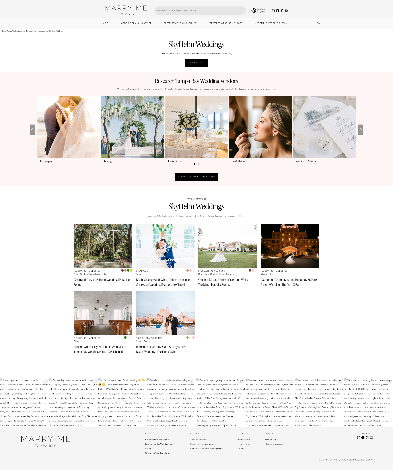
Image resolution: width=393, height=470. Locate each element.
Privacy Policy (244, 444)
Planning (107, 161)
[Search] (241, 10)
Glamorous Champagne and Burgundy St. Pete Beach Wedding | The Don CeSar (289, 282)
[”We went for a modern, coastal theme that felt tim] (270, 402)
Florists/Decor (174, 161)
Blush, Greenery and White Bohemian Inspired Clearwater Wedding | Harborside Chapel (163, 282)
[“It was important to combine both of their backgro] (24, 402)
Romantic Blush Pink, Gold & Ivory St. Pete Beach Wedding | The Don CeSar (161, 349)
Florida (78, 271)
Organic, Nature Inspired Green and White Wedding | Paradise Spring (223, 282)
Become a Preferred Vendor (202, 444)
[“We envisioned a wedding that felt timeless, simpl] (368, 402)
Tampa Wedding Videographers (37, 31)
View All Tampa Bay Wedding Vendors (196, 177)
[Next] (360, 130)
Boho (76, 274)
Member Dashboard (274, 444)
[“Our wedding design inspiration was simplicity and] (221, 402)
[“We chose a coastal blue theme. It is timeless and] (319, 402)
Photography (45, 161)
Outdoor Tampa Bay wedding (93, 274)
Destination (203, 274)
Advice (148, 448)
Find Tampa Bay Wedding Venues (160, 444)
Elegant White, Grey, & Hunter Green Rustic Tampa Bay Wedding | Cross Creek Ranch (100, 349)
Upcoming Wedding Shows (157, 453)
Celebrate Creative (365, 460)
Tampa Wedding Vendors (16, 31)
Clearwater (142, 271)
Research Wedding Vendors (157, 439)
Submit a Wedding (198, 439)
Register (261, 11)
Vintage (264, 274)
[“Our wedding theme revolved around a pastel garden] (73, 402)
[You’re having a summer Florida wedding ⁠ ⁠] (122, 402)
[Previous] (32, 130)
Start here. (240, 216)
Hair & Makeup (238, 161)
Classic (139, 341)
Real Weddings (92, 271)
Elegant (77, 341)
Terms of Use (244, 439)
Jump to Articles (196, 63)
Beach (272, 274)
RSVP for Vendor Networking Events (206, 448)
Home (4, 31)
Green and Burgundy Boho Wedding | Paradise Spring (102, 282)
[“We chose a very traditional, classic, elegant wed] (171, 402)
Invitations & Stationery (307, 161)
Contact (241, 448)
